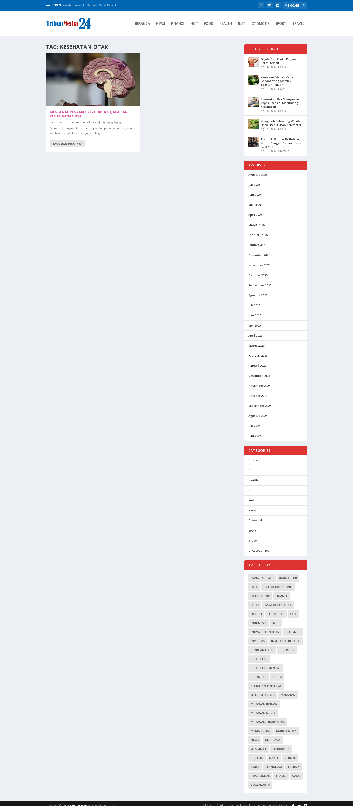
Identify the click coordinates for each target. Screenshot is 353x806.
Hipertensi (276, 614)
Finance (177, 24)
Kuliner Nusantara (266, 686)
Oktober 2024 (258, 396)
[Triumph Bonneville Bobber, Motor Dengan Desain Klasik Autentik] (253, 142)
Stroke (290, 758)
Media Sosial (260, 731)
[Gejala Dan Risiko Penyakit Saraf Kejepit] (253, 62)
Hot (194, 24)
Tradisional (260, 776)
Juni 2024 (254, 436)
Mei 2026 (254, 205)
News (160, 24)
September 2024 (259, 406)
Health (225, 24)
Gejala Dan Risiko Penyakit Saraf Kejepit (89, 5)
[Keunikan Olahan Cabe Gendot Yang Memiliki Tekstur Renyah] (253, 80)
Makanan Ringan (264, 704)
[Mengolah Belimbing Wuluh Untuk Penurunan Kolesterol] (253, 124)
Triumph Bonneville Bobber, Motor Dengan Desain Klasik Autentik (281, 142)
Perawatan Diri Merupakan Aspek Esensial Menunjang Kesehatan (280, 102)
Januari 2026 (257, 245)
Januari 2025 (257, 365)
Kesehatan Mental (265, 668)
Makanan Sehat (263, 713)
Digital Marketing (277, 587)
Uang (296, 776)
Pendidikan (281, 749)
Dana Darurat (262, 578)
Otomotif (260, 24)
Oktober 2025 (258, 275)
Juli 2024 (254, 426)
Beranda (142, 24)
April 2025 (255, 335)
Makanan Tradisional (268, 722)
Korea (277, 677)
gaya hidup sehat (278, 605)
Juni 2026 (254, 195)
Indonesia (258, 623)
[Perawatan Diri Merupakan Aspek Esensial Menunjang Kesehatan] (253, 102)
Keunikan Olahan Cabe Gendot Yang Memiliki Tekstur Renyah (277, 81)
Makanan (288, 695)
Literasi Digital (263, 695)
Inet (241, 24)
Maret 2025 (256, 345)
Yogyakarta (260, 785)
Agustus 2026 (257, 175)
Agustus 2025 (257, 295)
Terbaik (293, 767)
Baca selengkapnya (67, 143)
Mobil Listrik (286, 731)
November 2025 (259, 265)
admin (59, 122)
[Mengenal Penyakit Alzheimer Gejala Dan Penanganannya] (93, 79)
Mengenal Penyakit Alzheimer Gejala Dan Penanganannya (89, 114)
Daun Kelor (288, 578)
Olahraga (272, 740)
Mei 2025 (254, 325)
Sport (280, 24)
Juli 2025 (254, 305)
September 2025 (259, 285)
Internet (293, 632)
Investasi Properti (285, 641)
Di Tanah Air (260, 596)
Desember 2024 (259, 376)
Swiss (255, 767)
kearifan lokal (262, 650)
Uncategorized (258, 551)
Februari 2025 (258, 355)
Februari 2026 (258, 235)
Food (208, 24)
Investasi (258, 641)
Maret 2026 (256, 225)
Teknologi (273, 767)
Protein (257, 758)
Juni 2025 (254, 315)
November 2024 (259, 386)
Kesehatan (259, 659)
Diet (254, 587)
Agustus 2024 (257, 416)
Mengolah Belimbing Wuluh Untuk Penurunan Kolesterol (281, 123)
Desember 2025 (259, 255)
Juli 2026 (254, 185)
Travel (298, 24)
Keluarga (287, 650)
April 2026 (255, 215)
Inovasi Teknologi (265, 632)
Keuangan (259, 677)
